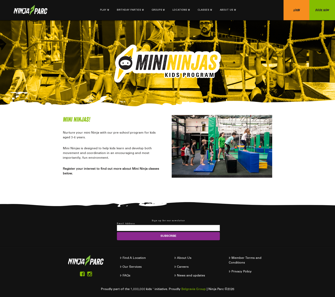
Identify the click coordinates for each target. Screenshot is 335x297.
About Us (184, 258)
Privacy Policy (241, 271)
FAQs (126, 275)
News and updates (191, 275)
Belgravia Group (193, 289)
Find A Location (134, 258)
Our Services (132, 267)
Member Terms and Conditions (245, 260)
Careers (183, 267)
